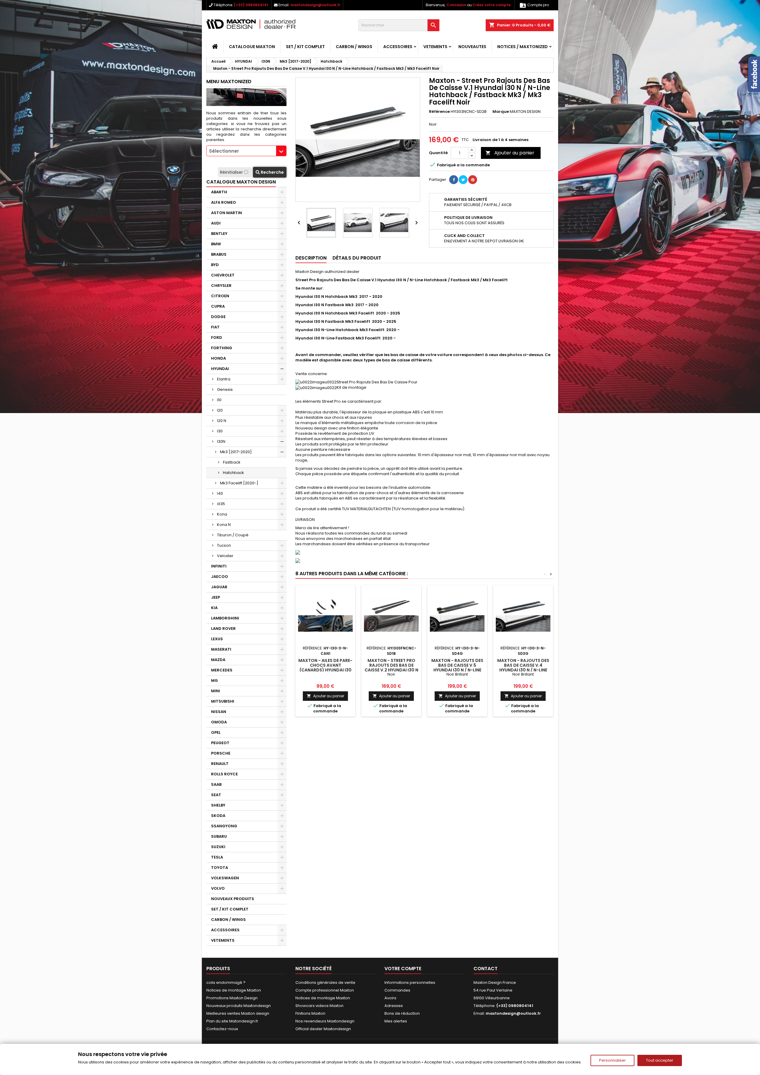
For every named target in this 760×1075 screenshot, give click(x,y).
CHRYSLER (221, 285)
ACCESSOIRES (397, 47)
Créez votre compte (491, 4)
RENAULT (220, 763)
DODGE (218, 317)
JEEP (215, 597)
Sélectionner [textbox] (224, 151)
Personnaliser (612, 1060)
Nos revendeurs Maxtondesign (324, 1021)
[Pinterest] (472, 179)
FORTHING (221, 348)
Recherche (272, 172)
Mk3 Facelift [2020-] (239, 483)
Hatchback (233, 472)
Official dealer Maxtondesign (323, 1029)
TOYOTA (219, 867)
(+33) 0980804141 (251, 4)
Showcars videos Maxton (319, 1005)
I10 (219, 400)
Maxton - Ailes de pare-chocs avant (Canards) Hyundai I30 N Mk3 (325, 667)
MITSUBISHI (222, 701)
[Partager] (453, 179)
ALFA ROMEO (223, 202)
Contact (486, 968)
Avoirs (390, 998)
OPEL (216, 732)
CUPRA (218, 306)
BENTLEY (219, 233)
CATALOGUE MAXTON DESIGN (241, 181)
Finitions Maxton (310, 1013)
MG (214, 680)
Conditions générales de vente (325, 982)
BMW (216, 244)
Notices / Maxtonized (522, 47)
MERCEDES (221, 670)
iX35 (221, 504)
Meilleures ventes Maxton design (237, 1013)
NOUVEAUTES (472, 47)
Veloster (225, 556)
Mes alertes (395, 1021)
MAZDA (218, 660)
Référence (439, 111)
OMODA (219, 722)
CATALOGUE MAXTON (252, 47)
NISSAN (218, 711)
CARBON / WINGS (354, 47)
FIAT (215, 327)
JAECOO (219, 576)
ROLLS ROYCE (224, 774)
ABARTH (219, 192)
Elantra (223, 379)
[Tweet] (463, 179)
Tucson (224, 545)
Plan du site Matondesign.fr (232, 1021)
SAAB (216, 784)
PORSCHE (220, 753)
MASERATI (221, 649)
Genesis (225, 389)
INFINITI (219, 566)
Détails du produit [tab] (356, 257)
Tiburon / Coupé (232, 535)
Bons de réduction (402, 1013)
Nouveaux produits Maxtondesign (238, 1005)
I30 (220, 431)
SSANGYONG (224, 826)
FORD (216, 337)
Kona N (224, 524)
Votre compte (402, 968)
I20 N (221, 420)
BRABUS (219, 254)
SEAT (216, 795)
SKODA (218, 815)
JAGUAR (219, 587)
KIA (214, 608)
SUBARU (219, 836)
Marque (501, 111)
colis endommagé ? (226, 982)
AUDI (216, 223)
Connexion (456, 4)
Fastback (231, 462)
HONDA (218, 358)
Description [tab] (311, 257)
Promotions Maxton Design (232, 998)
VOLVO (218, 888)
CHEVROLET (223, 275)
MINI (215, 691)
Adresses (393, 1005)
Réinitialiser (232, 172)
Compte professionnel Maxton (324, 990)
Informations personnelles (409, 982)
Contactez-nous (222, 1029)
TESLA (217, 857)
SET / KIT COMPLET (305, 47)
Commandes (397, 990)
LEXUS (217, 639)
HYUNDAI (220, 368)
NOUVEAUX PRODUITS (232, 899)
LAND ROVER (223, 628)
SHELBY (218, 805)
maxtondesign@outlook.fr (315, 4)
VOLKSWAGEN (225, 878)
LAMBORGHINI (225, 618)
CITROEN (220, 296)
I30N (221, 441)
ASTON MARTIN (226, 213)
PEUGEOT (220, 743)
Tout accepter (659, 1060)
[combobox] (246, 151)
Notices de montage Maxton (233, 990)
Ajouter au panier (509, 152)
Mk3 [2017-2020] (236, 452)
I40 (220, 493)
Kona (222, 514)
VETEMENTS (435, 47)
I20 (220, 410)
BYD (215, 265)
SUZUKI (218, 847)
